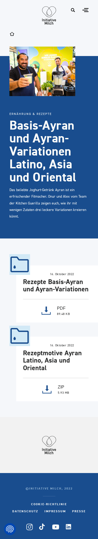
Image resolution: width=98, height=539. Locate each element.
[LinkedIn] (68, 527)
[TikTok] (42, 527)
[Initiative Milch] (49, 15)
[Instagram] (29, 527)
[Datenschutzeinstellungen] (10, 529)
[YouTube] (55, 527)
